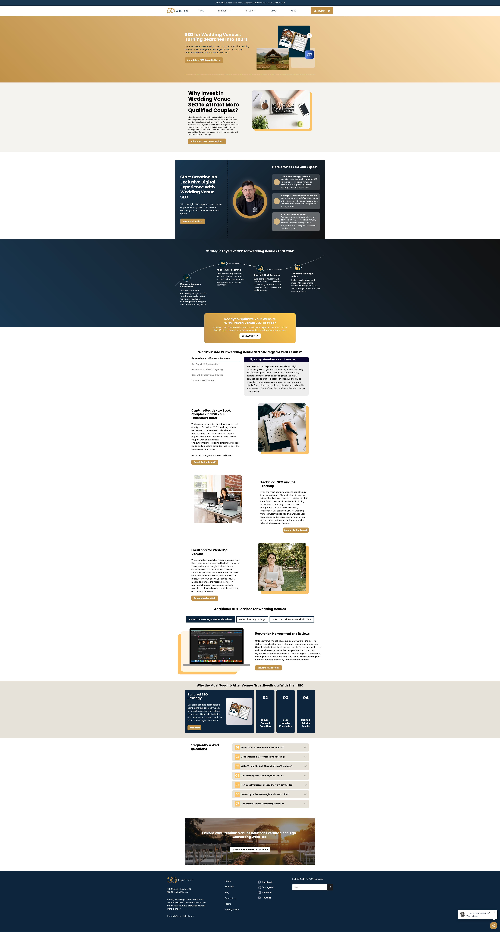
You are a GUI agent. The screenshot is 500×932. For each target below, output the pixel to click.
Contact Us (230, 898)
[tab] (215, 359)
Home (201, 11)
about (294, 11)
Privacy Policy (232, 909)
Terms (228, 903)
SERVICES (223, 11)
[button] (224, 11)
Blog (273, 11)
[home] (177, 10)
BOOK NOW (280, 3)
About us (229, 886)
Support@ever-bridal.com (180, 916)
